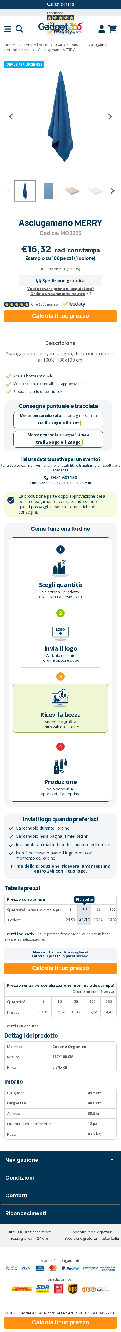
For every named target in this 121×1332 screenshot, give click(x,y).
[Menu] (10, 29)
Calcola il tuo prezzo (60, 316)
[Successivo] (108, 116)
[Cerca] (19, 29)
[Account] (103, 29)
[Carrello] (112, 29)
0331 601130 (62, 4)
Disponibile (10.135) (63, 269)
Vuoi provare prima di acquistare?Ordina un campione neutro (60, 291)
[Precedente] (13, 116)
